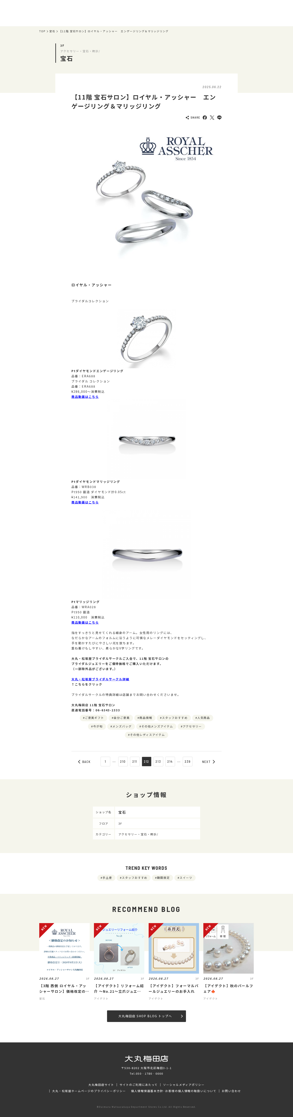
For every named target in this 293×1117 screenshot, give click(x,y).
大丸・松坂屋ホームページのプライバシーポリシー (89, 1090)
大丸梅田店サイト (101, 1084)
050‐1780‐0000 (149, 1073)
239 (188, 761)
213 (158, 761)
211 (134, 761)
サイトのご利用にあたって (138, 1084)
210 (123, 761)
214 (170, 761)
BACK (86, 762)
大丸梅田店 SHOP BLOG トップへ (145, 1016)
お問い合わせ (231, 1090)
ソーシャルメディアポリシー (183, 1084)
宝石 (52, 31)
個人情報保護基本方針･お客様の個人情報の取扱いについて (173, 1090)
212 (146, 761)
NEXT (206, 762)
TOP (42, 31)
